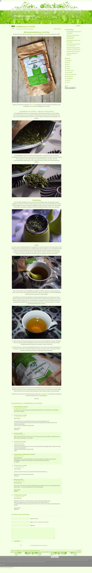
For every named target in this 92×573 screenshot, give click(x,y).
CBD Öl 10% (32, 104)
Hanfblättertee (44, 394)
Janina (16, 433)
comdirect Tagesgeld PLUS (6, 567)
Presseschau (70, 76)
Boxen (68, 64)
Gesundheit (25, 28)
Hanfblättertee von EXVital (25, 27)
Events (68, 68)
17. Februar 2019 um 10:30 (20, 416)
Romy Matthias (18, 406)
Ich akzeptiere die (39, 545)
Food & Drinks (70, 70)
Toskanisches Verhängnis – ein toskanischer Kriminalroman (73, 37)
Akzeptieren (55, 557)
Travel (68, 82)
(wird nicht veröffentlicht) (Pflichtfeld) (39, 522)
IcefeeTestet (18, 441)
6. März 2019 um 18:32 (19, 455)
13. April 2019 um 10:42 (19, 496)
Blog (13, 9)
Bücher (68, 66)
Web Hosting (36, 550)
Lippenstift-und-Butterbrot (22, 454)
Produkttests (31, 28)
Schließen (2, 564)
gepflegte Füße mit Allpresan (73, 51)
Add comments (57, 29)
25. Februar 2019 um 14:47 (20, 434)
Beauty (68, 62)
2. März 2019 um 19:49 (19, 443)
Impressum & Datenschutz (28, 9)
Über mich (18, 9)
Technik (68, 80)
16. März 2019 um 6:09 (19, 467)
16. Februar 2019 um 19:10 (20, 408)
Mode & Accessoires (71, 74)
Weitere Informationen (45, 557)
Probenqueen (24, 16)
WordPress (19, 550)
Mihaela (16, 479)
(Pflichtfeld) (34, 518)
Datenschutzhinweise (43, 545)
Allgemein (20, 28)
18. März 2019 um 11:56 (19, 481)
